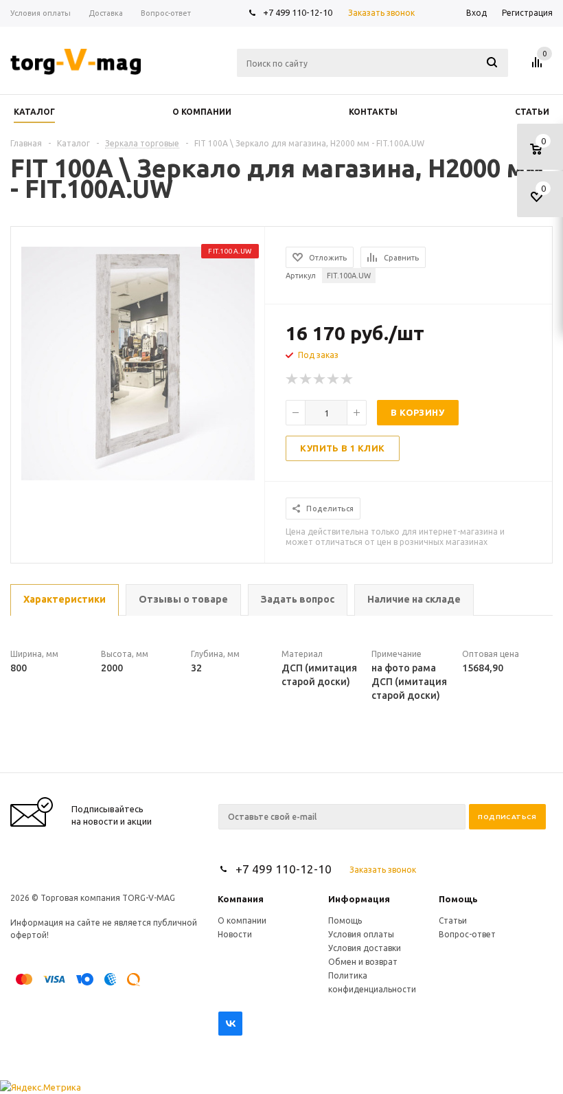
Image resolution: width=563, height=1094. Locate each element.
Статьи (453, 920)
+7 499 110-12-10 (297, 12)
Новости (235, 934)
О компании (242, 920)
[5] (347, 379)
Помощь (458, 899)
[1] (292, 379)
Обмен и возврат (363, 961)
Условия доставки (364, 948)
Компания (241, 899)
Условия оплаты (361, 934)
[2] (306, 379)
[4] (334, 379)
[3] (320, 379)
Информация (359, 899)
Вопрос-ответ (467, 934)
